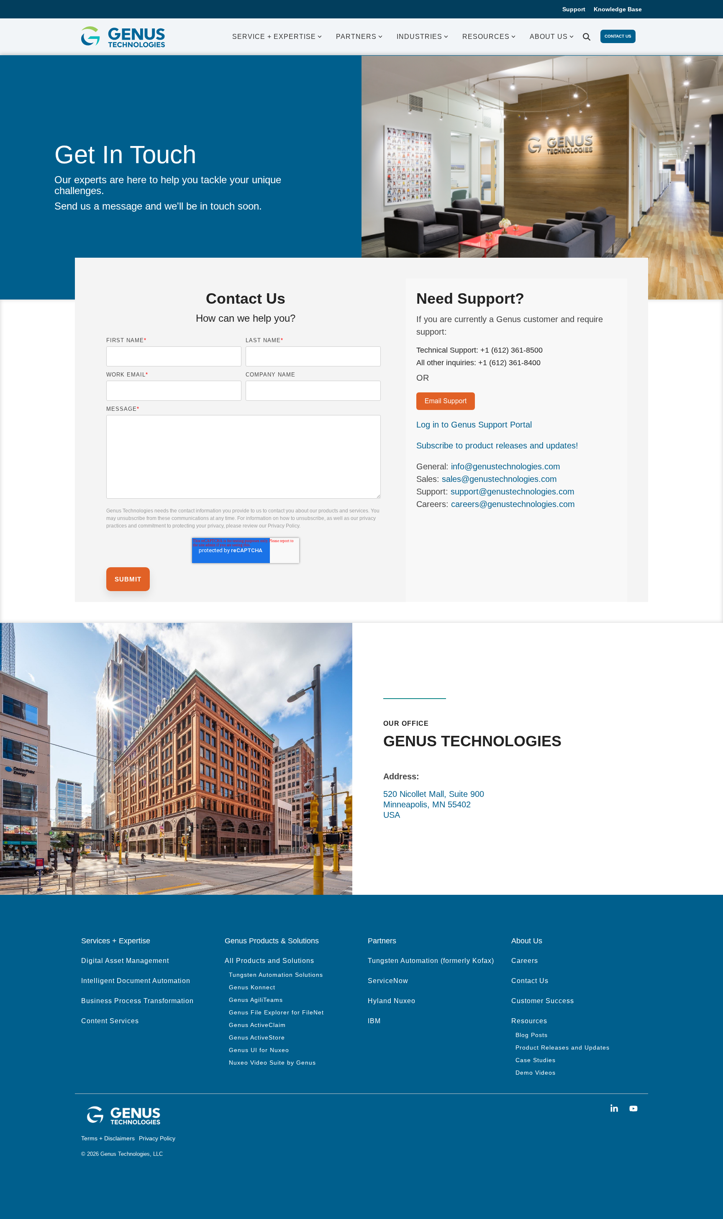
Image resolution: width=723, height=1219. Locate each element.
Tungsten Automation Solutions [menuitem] (276, 974)
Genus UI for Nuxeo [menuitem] (259, 1050)
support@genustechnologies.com (512, 491)
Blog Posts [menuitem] (531, 1035)
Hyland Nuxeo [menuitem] (391, 1000)
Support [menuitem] (573, 9)
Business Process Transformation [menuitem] (137, 1000)
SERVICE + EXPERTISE (274, 36)
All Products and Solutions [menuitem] (269, 960)
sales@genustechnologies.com (499, 479)
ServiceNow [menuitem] (388, 980)
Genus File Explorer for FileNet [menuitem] (276, 1012)
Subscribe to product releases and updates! (497, 445)
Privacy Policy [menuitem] (157, 1138)
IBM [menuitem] (374, 1020)
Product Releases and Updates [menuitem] (562, 1047)
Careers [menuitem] (524, 960)
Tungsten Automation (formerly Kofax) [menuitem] (431, 960)
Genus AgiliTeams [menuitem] (256, 999)
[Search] (586, 37)
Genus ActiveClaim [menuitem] (257, 1025)
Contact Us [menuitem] (530, 980)
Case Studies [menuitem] (535, 1060)
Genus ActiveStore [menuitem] (257, 1037)
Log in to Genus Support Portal (474, 424)
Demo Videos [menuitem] (535, 1072)
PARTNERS (356, 36)
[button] (615, 1108)
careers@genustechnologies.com (513, 504)
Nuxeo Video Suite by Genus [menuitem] (272, 1062)
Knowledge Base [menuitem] (618, 9)
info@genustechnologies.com (505, 466)
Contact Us (618, 36)
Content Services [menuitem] (110, 1020)
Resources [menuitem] (529, 1020)
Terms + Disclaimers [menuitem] (108, 1138)
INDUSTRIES (419, 36)
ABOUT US (549, 36)
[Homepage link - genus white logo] (123, 1122)
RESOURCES (486, 36)
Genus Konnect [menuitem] (252, 987)
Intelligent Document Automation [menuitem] (135, 980)
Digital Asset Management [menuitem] (125, 960)
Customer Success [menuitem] (542, 1000)
